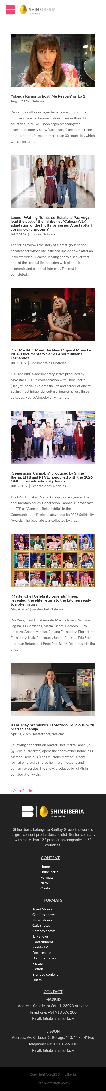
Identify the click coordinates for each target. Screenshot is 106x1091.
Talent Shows (42, 909)
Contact (46, 888)
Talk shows (40, 936)
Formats (46, 877)
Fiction (37, 969)
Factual (38, 963)
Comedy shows (43, 931)
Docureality (41, 952)
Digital (37, 979)
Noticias (37, 101)
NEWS (45, 883)
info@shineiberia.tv (58, 1018)
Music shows (42, 920)
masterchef (40, 609)
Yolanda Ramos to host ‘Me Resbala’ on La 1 (48, 96)
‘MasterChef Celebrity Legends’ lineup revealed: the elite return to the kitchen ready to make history (51, 600)
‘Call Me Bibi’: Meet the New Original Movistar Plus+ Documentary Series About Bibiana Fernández (51, 354)
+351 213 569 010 (62, 1044)
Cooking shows (43, 914)
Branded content (45, 974)
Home (45, 866)
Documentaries (44, 958)
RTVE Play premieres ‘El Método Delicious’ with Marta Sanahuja (52, 726)
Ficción (35, 234)
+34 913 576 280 (62, 1012)
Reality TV (40, 947)
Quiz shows (41, 925)
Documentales (41, 363)
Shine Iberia (49, 872)
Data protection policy (53, 1083)
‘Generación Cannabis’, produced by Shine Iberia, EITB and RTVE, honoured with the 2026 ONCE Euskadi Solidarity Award (52, 477)
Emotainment (42, 941)
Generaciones (41, 486)
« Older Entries (22, 790)
